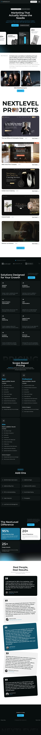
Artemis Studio (6, 217)
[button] (39, 2)
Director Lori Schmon (8, 243)
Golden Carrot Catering (8, 190)
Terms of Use (38, 720)
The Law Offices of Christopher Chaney (12, 138)
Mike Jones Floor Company (9, 164)
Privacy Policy (3, 720)
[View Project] (20, 126)
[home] (5, 1)
